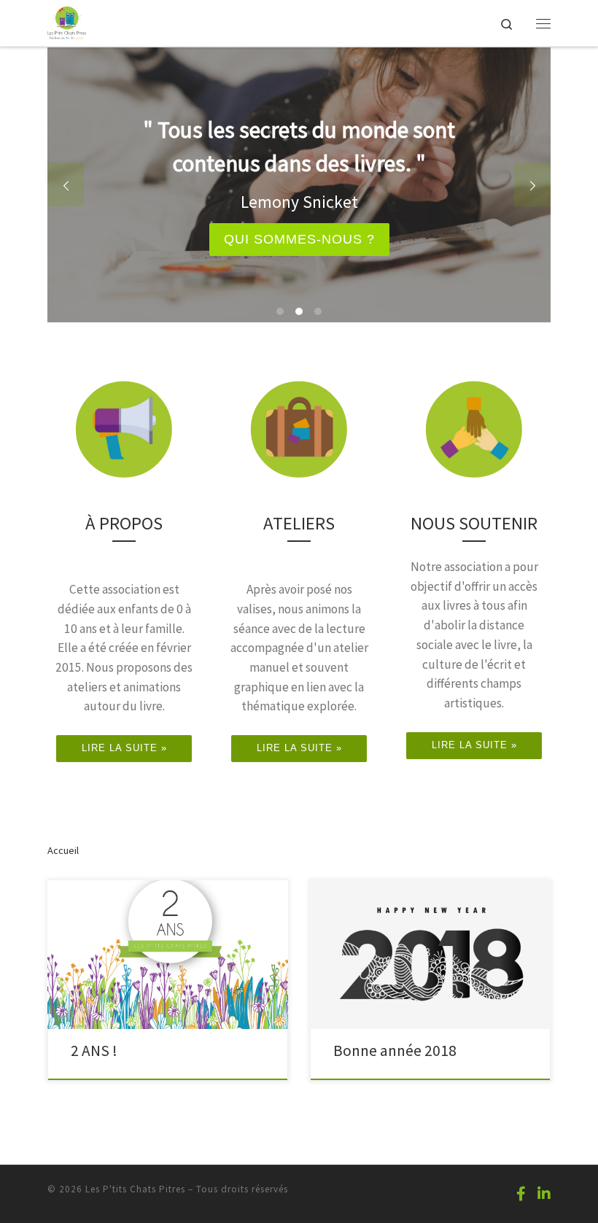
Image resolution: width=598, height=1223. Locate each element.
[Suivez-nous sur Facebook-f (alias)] (521, 1193)
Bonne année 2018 (395, 1050)
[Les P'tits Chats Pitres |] (66, 21)
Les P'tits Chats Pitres (135, 1189)
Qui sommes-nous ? (299, 239)
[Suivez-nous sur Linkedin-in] (544, 1193)
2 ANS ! (94, 1050)
